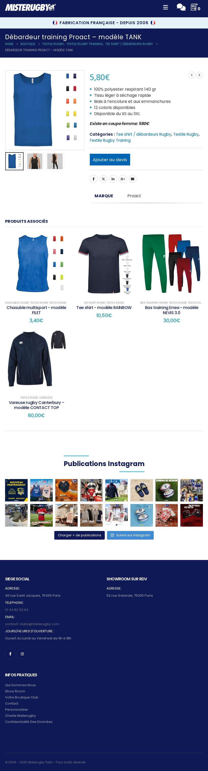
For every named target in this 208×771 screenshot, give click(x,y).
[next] (199, 75)
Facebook (94, 179)
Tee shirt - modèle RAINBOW (104, 308)
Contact (11, 703)
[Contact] (181, 7)
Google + (123, 179)
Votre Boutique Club (21, 697)
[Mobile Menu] (165, 7)
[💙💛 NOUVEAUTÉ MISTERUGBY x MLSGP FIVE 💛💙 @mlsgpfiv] (141, 515)
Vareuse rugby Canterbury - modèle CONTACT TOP (36, 405)
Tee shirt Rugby (94, 303)
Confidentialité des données (29, 721)
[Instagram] (22, 654)
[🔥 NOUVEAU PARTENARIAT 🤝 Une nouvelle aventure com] (16, 490)
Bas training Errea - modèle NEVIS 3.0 (171, 310)
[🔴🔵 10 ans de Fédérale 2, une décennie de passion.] (41, 515)
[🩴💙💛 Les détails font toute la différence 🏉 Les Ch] (141, 490)
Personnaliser (16, 709)
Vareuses (46, 398)
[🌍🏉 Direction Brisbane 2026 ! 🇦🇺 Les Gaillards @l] (66, 490)
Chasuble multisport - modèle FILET (36, 310)
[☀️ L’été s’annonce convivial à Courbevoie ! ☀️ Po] (66, 515)
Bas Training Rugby (154, 303)
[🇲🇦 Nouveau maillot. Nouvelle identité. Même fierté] (166, 515)
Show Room (15, 691)
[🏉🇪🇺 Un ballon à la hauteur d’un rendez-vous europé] (166, 490)
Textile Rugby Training (110, 140)
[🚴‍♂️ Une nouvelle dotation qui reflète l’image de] (16, 515)
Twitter (103, 179)
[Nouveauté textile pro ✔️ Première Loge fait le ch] (91, 515)
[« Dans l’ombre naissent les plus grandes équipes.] (191, 515)
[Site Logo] (30, 7)
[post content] (36, 264)
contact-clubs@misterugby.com (32, 624)
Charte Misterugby (20, 715)
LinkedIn (113, 179)
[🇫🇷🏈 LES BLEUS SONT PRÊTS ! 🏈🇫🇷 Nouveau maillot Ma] (41, 490)
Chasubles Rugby (17, 303)
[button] (11, 110)
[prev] (191, 75)
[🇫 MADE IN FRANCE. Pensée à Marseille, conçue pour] (191, 490)
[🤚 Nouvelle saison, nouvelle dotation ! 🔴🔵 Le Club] (116, 490)
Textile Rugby (186, 134)
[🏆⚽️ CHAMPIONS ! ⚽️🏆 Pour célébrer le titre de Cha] (116, 515)
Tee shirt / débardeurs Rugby (143, 134)
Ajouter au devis (110, 160)
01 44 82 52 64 (16, 609)
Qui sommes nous (20, 685)
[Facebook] (10, 654)
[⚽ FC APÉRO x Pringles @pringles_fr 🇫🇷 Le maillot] (91, 490)
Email (133, 179)
